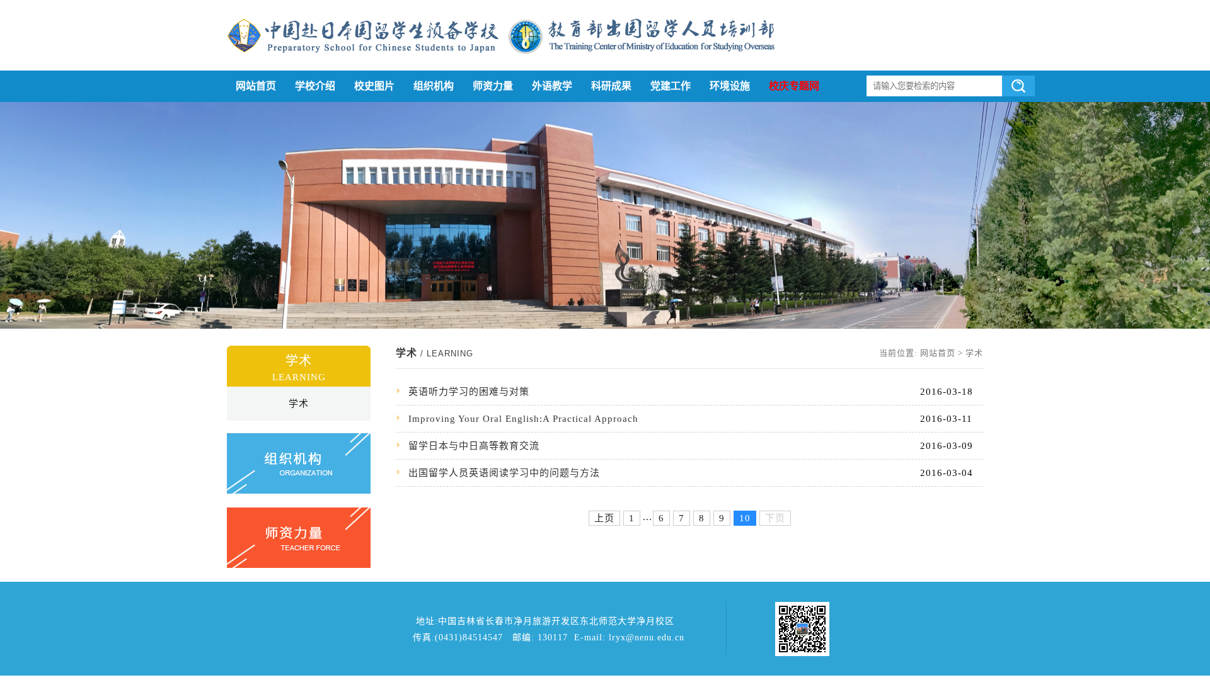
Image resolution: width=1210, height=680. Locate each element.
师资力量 (493, 86)
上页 (604, 518)
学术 (299, 404)
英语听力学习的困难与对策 (468, 392)
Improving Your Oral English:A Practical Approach (523, 419)
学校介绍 (315, 86)
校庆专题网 (794, 86)
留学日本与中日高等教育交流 (473, 446)
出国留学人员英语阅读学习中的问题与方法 (504, 473)
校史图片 (374, 86)
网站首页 (256, 86)
